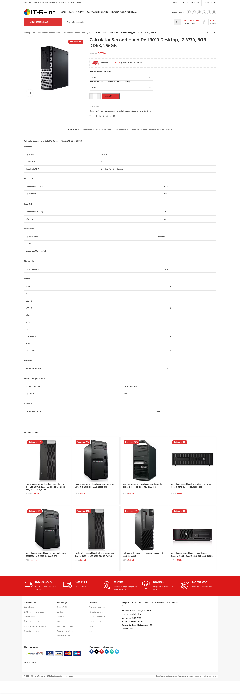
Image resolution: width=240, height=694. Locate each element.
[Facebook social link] (189, 12)
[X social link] (194, 12)
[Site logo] (40, 12)
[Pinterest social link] (199, 12)
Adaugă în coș (110, 96)
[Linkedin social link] (204, 12)
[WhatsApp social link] (209, 12)
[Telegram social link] (214, 12)
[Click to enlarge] (29, 92)
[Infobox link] (192, 22)
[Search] (177, 22)
